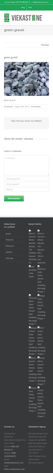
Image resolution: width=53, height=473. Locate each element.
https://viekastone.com (14, 469)
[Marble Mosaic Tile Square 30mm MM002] (33, 247)
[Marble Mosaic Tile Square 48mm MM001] (41, 247)
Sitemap (9, 258)
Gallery (9, 252)
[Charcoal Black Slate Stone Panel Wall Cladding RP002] (33, 310)
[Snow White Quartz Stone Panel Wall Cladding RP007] (41, 371)
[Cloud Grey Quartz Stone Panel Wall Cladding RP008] (33, 399)
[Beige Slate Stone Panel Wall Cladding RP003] (41, 307)
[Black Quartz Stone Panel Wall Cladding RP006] (33, 369)
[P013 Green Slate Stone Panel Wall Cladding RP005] (41, 341)
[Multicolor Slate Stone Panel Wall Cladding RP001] (41, 279)
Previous (45, 45)
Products (10, 239)
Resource (10, 246)
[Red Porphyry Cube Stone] (33, 272)
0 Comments (36, 106)
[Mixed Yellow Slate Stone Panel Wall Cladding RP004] (33, 341)
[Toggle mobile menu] (48, 14)
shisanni (9, 106)
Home (8, 233)
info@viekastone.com (40, 2)
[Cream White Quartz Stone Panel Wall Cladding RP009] (41, 402)
